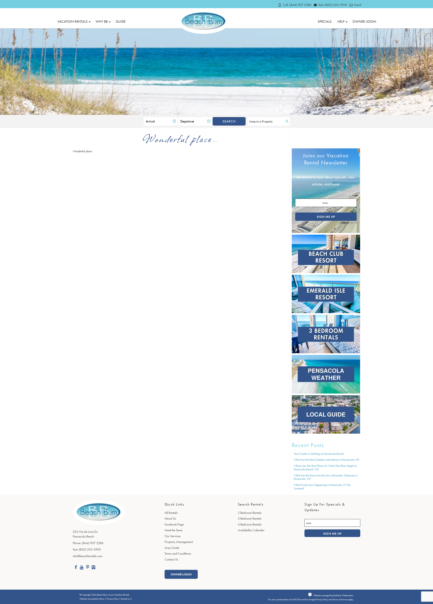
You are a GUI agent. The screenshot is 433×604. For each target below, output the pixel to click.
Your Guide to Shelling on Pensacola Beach (319, 454)
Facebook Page (174, 524)
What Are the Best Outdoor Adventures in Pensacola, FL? (326, 460)
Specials (325, 21)
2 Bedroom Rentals (249, 513)
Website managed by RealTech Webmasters (333, 595)
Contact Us (171, 559)
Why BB (102, 21)
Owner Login (364, 21)
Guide (121, 21)
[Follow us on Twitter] (87, 568)
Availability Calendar (251, 530)
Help (341, 21)
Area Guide (172, 548)
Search (229, 121)
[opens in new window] (76, 568)
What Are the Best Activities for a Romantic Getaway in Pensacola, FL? (325, 477)
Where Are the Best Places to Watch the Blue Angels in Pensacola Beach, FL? (325, 467)
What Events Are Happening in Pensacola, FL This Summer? (322, 486)
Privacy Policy (113, 598)
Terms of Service (340, 599)
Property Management (179, 542)
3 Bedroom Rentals (249, 518)
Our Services (173, 536)
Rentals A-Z (126, 598)
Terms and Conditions (178, 553)
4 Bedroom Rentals (249, 524)
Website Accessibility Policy (91, 598)
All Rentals (171, 513)
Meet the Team (174, 530)
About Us (170, 518)
